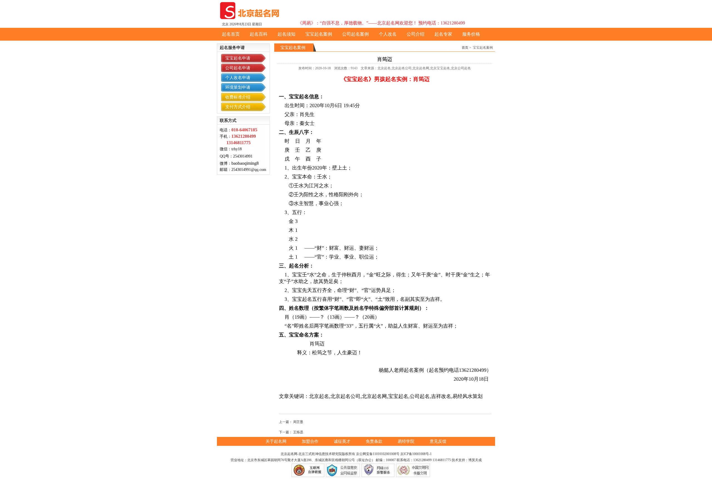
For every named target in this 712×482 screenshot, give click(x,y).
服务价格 (471, 34)
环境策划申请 (237, 87)
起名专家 (443, 34)
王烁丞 (298, 432)
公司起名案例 (355, 34)
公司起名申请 (237, 68)
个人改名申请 (237, 77)
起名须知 (286, 34)
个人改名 (388, 34)
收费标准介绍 (237, 97)
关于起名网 (277, 441)
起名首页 (231, 34)
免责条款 (375, 441)
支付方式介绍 (237, 107)
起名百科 (259, 34)
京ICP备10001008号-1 (416, 454)
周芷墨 (298, 422)
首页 (465, 48)
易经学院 (407, 441)
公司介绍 (415, 34)
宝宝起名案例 (318, 34)
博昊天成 (475, 460)
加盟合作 (311, 441)
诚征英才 (343, 441)
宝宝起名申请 (237, 58)
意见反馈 (438, 441)
